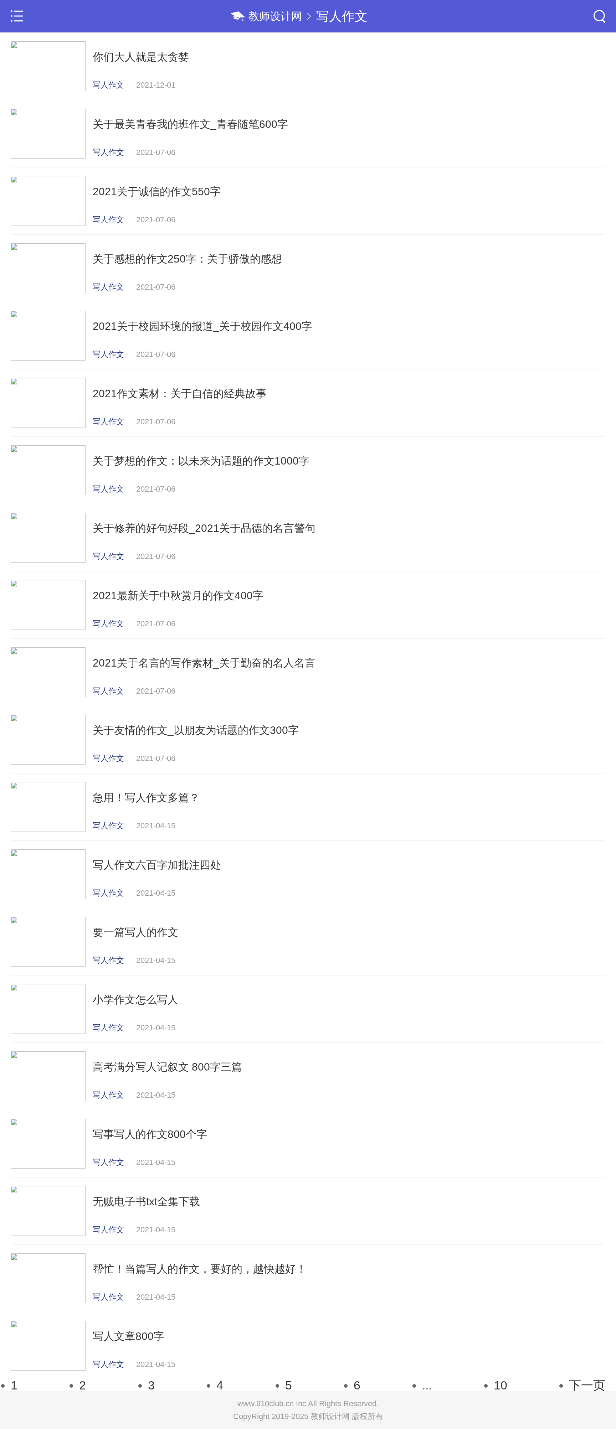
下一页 (587, 1385)
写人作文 (342, 16)
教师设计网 (275, 16)
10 (500, 1385)
